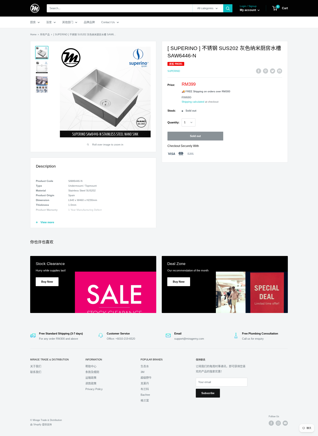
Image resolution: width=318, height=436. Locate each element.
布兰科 (145, 389)
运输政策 (90, 377)
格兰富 (145, 400)
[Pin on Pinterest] (265, 71)
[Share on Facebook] (258, 71)
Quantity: (173, 122)
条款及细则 (92, 371)
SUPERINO (173, 71)
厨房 (33, 22)
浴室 (49, 22)
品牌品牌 (89, 22)
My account (248, 10)
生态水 (145, 366)
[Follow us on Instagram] (278, 423)
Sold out (195, 136)
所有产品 (45, 34)
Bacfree (145, 394)
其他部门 (67, 22)
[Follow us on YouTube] (285, 423)
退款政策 (90, 383)
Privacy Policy (94, 389)
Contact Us (108, 22)
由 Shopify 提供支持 (41, 424)
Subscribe (207, 393)
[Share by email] (279, 71)
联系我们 (35, 371)
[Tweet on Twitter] (272, 71)
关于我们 (35, 366)
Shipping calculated (193, 101)
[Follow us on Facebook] (271, 423)
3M (142, 371)
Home (33, 34)
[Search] (227, 8)
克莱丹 (145, 383)
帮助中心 (90, 366)
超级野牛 (146, 377)
